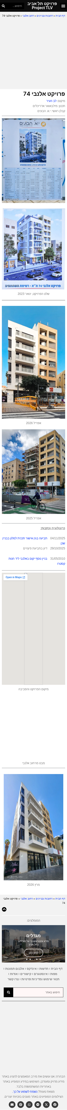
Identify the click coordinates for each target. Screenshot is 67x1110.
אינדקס (32, 969)
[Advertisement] (33, 53)
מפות (53, 974)
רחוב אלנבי (28, 15)
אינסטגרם (41, 974)
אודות (14, 974)
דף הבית (60, 15)
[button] (63, 6)
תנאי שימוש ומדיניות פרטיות (40, 979)
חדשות (43, 969)
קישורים (25, 974)
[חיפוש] (3, 6)
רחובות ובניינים (45, 15)
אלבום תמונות (14, 969)
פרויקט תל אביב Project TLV (42, 5)
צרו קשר (13, 979)
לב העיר (51, 101)
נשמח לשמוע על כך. (24, 1091)
